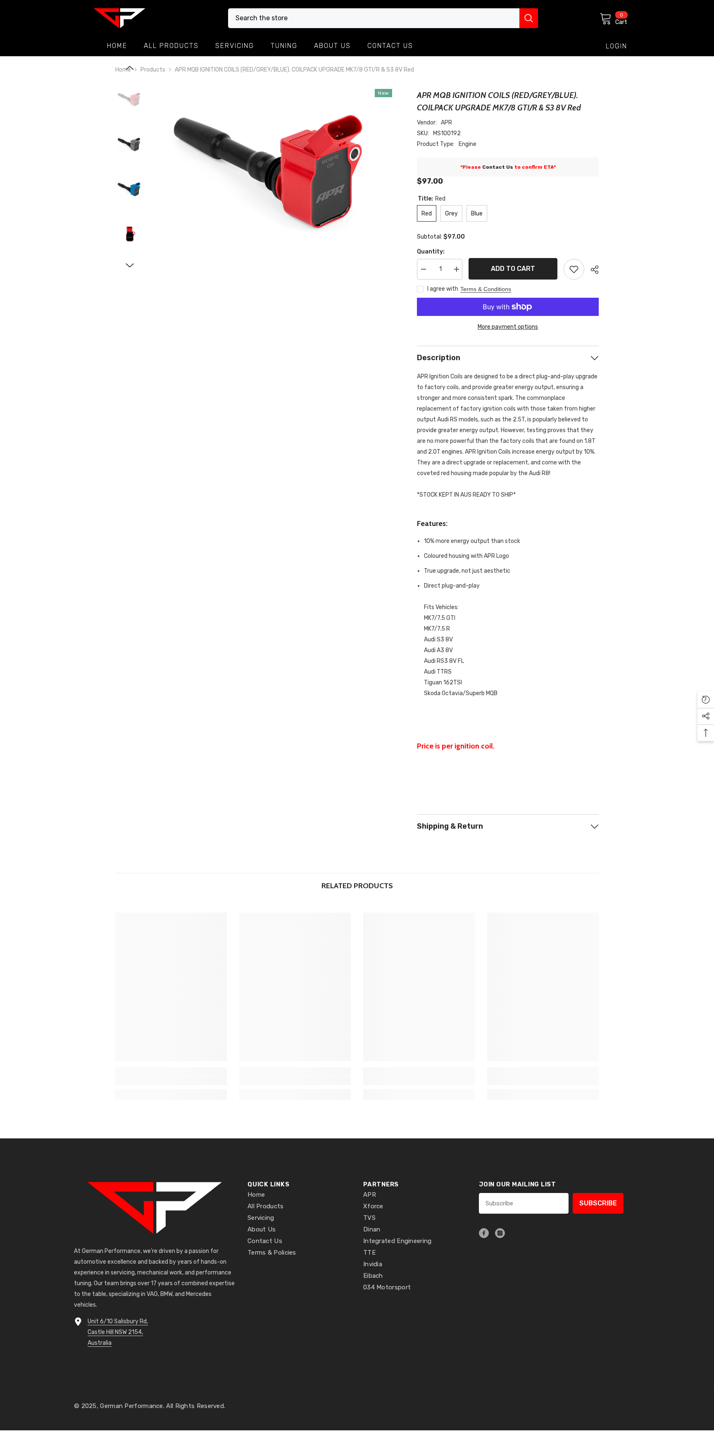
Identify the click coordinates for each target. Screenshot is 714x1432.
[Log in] (616, 46)
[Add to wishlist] (574, 269)
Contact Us (497, 167)
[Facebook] (484, 1233)
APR (446, 122)
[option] (275, 167)
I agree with (442, 288)
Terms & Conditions (485, 289)
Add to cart (511, 269)
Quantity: (431, 251)
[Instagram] (500, 1233)
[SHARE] (591, 270)
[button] (130, 68)
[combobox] (373, 18)
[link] (171, 1080)
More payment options (508, 326)
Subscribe (598, 1203)
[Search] (383, 18)
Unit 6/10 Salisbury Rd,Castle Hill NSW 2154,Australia (118, 1332)
